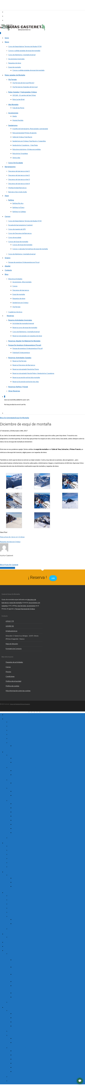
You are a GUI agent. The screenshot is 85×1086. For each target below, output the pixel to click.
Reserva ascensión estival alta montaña (32, 1067)
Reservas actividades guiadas (23, 1047)
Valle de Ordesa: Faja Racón (26, 811)
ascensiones (31, 606)
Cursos (8, 667)
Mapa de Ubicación (12, 644)
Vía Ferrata (13, 755)
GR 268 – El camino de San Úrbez (29, 770)
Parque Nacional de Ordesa (25, 609)
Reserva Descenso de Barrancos (29, 1054)
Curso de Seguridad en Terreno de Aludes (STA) (32, 721)
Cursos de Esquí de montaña (22, 916)
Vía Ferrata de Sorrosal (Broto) (27, 758)
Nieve (7, 718)
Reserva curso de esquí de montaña (30, 1017)
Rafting (11, 874)
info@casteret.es (11, 631)
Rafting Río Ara (20, 878)
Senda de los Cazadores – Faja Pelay (31, 820)
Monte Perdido (19, 795)
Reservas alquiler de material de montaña (29, 1031)
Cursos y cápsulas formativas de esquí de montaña (38, 923)
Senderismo (14, 800)
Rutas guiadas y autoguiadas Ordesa (26, 767)
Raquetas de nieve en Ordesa (10, 542)
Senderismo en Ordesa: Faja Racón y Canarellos (36, 816)
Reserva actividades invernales (23, 1010)
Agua (6, 871)
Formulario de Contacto (14, 649)
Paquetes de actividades (14, 662)
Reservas (9, 1007)
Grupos (8, 933)
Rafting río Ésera (20, 882)
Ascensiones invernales (20, 734)
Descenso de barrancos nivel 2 (23, 850)
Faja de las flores (21, 782)
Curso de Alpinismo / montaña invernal (27, 730)
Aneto (15, 791)
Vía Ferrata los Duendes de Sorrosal (30, 762)
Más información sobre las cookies (18, 691)
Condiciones (10, 676)
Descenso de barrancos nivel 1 (23, 846)
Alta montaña (15, 779)
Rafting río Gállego (21, 886)
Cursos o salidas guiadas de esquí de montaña (31, 726)
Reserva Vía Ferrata (22, 1050)
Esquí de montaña (22, 418)
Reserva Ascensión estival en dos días (31, 1071)
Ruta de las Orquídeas (23, 828)
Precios (8, 672)
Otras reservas (15, 1080)
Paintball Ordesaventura (24, 1042)
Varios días (18, 832)
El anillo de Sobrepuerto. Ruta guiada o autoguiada (37, 803)
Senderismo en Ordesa (33, 992)
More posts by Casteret (9, 565)
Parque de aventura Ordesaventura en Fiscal (30, 937)
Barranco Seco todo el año (21, 866)
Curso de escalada (17, 837)
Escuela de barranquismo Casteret (25, 899)
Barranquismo (11, 842)
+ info (53, 578)
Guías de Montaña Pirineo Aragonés (20, 704)
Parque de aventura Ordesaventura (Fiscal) (29, 1035)
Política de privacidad (13, 681)
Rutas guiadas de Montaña (17, 751)
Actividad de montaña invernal (27, 1013)
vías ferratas (21, 606)
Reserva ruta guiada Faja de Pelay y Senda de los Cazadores (43, 1063)
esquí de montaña (15, 602)
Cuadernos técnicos (18, 1002)
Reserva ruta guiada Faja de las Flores (31, 1059)
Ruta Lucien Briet (21, 774)
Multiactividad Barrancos (20, 862)
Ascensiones (14, 788)
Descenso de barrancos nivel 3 (23, 854)
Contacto (8, 946)
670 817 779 (10, 621)
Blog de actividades (7, 418)
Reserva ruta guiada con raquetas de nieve (33, 1025)
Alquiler (8, 942)
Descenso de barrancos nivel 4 (23, 858)
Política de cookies (12, 686)
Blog (6, 950)
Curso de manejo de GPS (21, 903)
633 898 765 (10, 626)
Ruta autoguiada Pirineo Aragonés (29, 807)
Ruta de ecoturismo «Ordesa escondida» (32, 824)
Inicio (6, 714)
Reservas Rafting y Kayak (21, 1076)
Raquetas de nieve (17, 738)
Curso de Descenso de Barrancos (25, 908)
